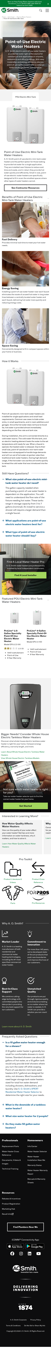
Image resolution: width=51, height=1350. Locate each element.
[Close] (48, 3)
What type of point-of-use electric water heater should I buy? (25, 533)
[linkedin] (29, 1254)
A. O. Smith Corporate (18, 1320)
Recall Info (7, 1214)
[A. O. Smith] (10, 10)
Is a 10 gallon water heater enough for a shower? (25, 1044)
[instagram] (21, 1254)
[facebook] (12, 1254)
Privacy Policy (35, 1320)
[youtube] (38, 1254)
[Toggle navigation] (47, 10)
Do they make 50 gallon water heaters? (22, 1125)
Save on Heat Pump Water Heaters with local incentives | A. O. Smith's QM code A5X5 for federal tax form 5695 (25, 3)
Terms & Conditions (13, 1326)
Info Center (11, 17)
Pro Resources (38, 903)
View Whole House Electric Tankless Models (20, 758)
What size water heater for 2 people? (26, 1116)
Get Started (25, 805)
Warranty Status (34, 1165)
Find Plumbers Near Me (25, 1227)
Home (4, 17)
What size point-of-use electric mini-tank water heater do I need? (26, 481)
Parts (12, 903)
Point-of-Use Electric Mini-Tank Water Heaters (23, 153)
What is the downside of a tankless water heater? (25, 1106)
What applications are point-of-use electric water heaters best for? (25, 522)
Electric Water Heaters (24, 17)
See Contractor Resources (25, 187)
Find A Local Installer (26, 575)
